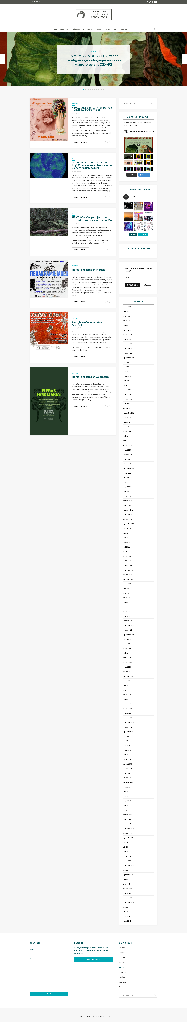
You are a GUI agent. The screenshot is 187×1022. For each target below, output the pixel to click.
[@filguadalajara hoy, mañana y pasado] (128, 206)
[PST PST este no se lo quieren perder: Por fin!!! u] (128, 226)
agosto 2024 (127, 418)
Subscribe (145, 175)
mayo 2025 (127, 376)
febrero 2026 (127, 334)
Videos (98, 29)
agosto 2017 (127, 787)
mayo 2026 (127, 321)
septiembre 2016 (129, 838)
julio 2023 (126, 478)
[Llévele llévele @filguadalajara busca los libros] (138, 206)
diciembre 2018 (128, 718)
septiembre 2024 (129, 413)
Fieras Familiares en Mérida (88, 269)
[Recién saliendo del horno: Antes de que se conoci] (148, 216)
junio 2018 (126, 745)
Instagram (122, 982)
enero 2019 (127, 713)
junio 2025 (126, 371)
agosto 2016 (127, 842)
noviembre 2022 (128, 514)
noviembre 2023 (128, 459)
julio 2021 (126, 588)
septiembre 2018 (129, 732)
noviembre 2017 (128, 773)
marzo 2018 (127, 759)
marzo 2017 (127, 810)
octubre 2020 (127, 630)
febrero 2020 (127, 662)
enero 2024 (127, 450)
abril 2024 (126, 436)
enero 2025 (127, 394)
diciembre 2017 (128, 768)
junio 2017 (126, 796)
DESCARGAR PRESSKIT (93, 959)
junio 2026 (126, 316)
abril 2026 (126, 325)
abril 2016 (126, 852)
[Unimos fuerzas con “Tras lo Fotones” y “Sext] (148, 206)
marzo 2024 (127, 441)
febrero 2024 (127, 445)
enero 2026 (127, 339)
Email (127, 277)
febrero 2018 (127, 764)
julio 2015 (126, 879)
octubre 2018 (127, 727)
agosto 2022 (127, 528)
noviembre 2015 (128, 865)
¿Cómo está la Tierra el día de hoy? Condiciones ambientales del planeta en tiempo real (92, 165)
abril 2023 (126, 492)
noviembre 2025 (128, 348)
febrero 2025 (127, 390)
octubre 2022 (127, 519)
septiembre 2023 (129, 468)
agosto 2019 (127, 681)
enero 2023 (127, 505)
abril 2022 (126, 547)
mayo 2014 (127, 921)
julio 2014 (126, 912)
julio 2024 (126, 422)
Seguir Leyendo (79, 142)
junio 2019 (126, 690)
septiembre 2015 (129, 875)
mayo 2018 (127, 750)
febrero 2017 (127, 815)
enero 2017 (127, 819)
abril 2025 (126, 381)
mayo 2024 (127, 431)
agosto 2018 (127, 736)
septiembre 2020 (129, 635)
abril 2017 (126, 805)
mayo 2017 (127, 801)
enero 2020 (127, 667)
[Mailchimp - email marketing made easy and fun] (147, 287)
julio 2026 (126, 311)
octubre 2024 (127, 408)
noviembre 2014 (128, 902)
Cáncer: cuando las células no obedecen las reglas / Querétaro (93, 60)
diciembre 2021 (128, 565)
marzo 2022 (127, 551)
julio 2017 (126, 792)
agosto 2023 (127, 473)
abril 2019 (126, 699)
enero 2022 (127, 561)
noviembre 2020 (128, 625)
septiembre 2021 (129, 579)
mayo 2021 (127, 598)
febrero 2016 (127, 861)
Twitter (121, 987)
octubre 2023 (127, 464)
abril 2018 (126, 755)
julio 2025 (126, 367)
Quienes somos (120, 29)
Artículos (75, 29)
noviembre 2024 (128, 404)
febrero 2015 (127, 889)
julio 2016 (126, 847)
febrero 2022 (127, 556)
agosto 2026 (127, 307)
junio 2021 (126, 593)
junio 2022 (126, 538)
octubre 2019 (127, 672)
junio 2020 (126, 644)
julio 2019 (126, 685)
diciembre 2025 (128, 344)
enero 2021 (127, 616)
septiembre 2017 (129, 782)
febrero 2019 (127, 708)
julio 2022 (126, 533)
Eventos (64, 29)
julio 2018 (126, 741)
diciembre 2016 (128, 824)
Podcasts (87, 29)
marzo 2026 (127, 330)
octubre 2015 (127, 870)
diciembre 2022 (128, 510)
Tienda (107, 29)
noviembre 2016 (128, 829)
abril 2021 (126, 602)
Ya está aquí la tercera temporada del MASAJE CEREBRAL (92, 109)
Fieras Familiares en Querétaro (90, 376)
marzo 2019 (127, 704)
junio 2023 (126, 482)
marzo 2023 (127, 496)
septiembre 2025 (129, 358)
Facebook (122, 977)
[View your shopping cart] (154, 29)
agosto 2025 (127, 362)
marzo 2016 (127, 856)
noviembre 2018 (128, 722)
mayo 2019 (127, 695)
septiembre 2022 (129, 524)
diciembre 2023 (128, 455)
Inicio (54, 29)
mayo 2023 (127, 487)
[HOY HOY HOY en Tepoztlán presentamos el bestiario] (138, 226)
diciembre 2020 (128, 621)
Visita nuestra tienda (37, 1)
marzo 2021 (127, 607)
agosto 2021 (127, 584)
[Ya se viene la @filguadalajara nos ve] (138, 216)
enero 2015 (127, 893)
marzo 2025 (127, 385)
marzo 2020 (127, 658)
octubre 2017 (127, 778)
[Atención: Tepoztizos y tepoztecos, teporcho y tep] (148, 226)
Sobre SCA (122, 972)
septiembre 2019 (129, 676)
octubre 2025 (127, 353)
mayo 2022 (127, 542)
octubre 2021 (127, 575)
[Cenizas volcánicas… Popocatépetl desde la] (128, 216)
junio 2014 (126, 916)
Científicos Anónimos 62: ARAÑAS (87, 323)
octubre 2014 (127, 907)
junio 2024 (126, 427)
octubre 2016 (127, 833)
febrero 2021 (127, 612)
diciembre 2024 (128, 399)
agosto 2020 (127, 639)
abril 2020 (126, 653)
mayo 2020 (127, 648)
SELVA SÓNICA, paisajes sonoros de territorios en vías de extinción (92, 218)
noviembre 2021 (128, 570)
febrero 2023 (127, 501)
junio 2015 (126, 884)
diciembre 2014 (128, 898)
